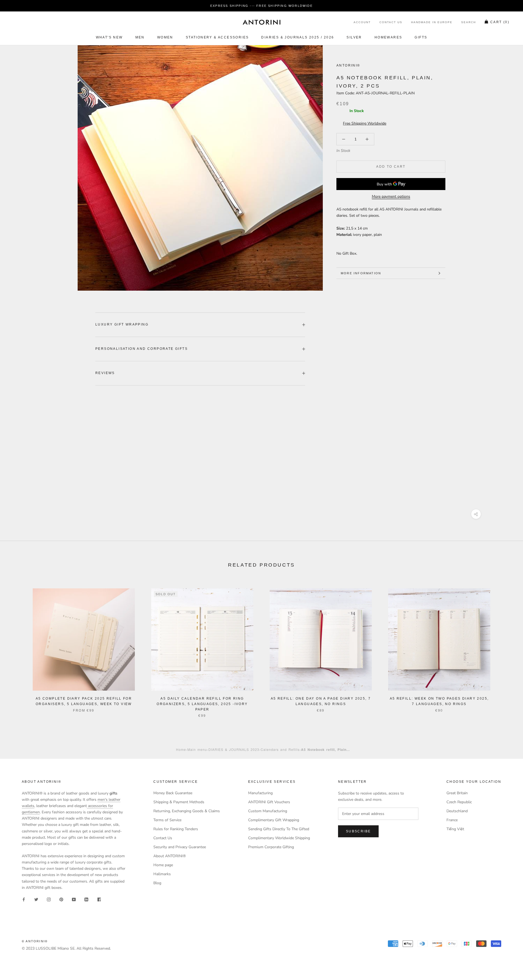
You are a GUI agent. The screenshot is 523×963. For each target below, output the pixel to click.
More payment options (391, 196)
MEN (140, 37)
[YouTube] (74, 899)
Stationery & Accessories (217, 37)
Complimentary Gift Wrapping (273, 820)
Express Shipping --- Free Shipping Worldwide (261, 5)
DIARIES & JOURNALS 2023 (233, 749)
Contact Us (390, 22)
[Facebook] (24, 899)
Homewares (388, 37)
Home (181, 749)
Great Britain (457, 793)
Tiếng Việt (455, 829)
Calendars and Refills (280, 749)
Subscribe (358, 831)
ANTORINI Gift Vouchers (269, 802)
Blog (157, 883)
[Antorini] (261, 22)
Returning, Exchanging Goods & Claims (186, 811)
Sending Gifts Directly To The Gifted (278, 829)
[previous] (17, 647)
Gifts (421, 37)
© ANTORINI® (35, 941)
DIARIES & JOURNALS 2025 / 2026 (297, 37)
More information (361, 273)
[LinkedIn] (86, 899)
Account (362, 22)
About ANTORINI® (169, 856)
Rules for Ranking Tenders (175, 829)
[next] (506, 647)
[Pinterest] (61, 899)
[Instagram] (49, 899)
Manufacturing (260, 793)
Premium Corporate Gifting (271, 847)
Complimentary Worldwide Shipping (279, 838)
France (452, 820)
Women (165, 37)
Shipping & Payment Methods (178, 802)
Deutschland (457, 811)
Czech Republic (459, 802)
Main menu (197, 749)
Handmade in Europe (431, 22)
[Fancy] (99, 899)
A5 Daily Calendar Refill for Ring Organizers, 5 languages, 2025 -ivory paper (202, 704)
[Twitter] (36, 899)
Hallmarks (162, 874)
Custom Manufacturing (267, 811)
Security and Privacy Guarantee (179, 847)
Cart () (499, 22)
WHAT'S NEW (109, 37)
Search (468, 22)
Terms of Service (167, 820)
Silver (354, 37)
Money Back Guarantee (172, 793)
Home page (163, 865)
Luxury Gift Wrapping (121, 324)
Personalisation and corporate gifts (141, 349)
